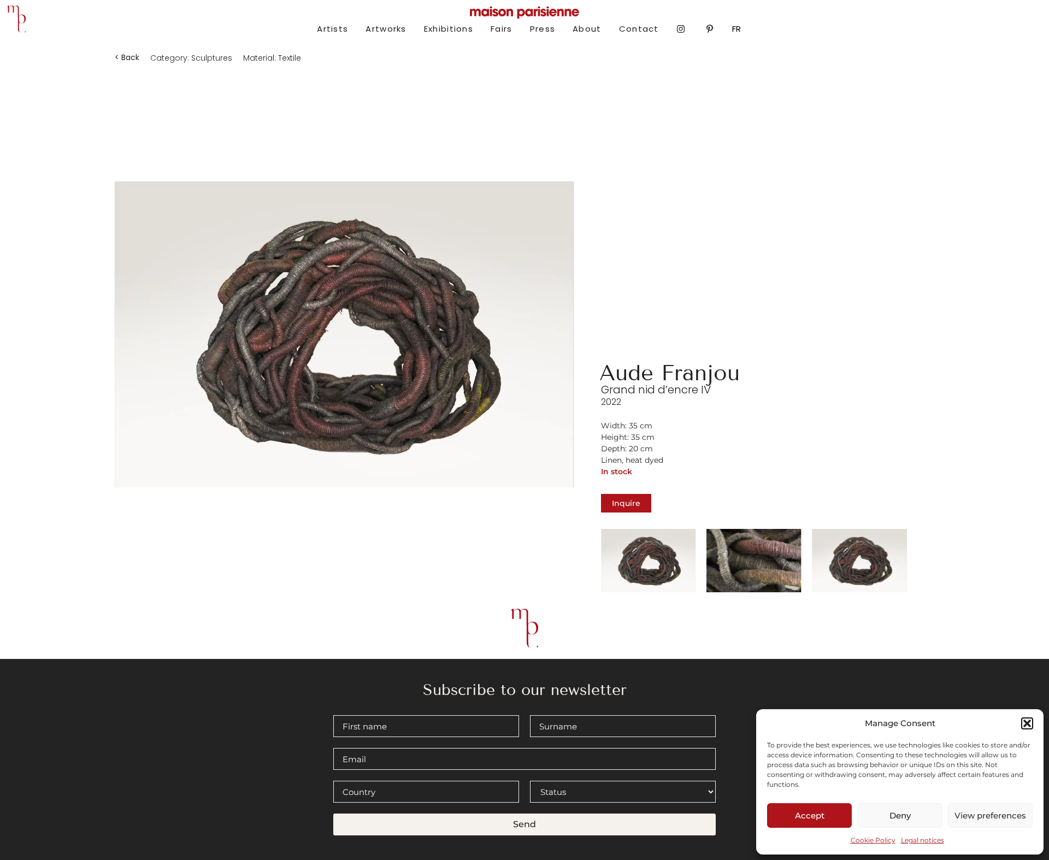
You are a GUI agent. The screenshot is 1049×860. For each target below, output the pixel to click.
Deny (900, 815)
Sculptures (211, 57)
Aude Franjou (669, 373)
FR (736, 28)
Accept (809, 815)
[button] (1027, 723)
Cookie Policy (873, 840)
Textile (289, 57)
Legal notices (922, 840)
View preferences (990, 815)
